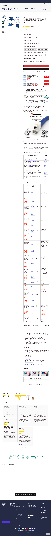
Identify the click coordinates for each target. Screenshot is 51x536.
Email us (17, 509)
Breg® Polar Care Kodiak (31, 15)
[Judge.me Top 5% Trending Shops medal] (27, 457)
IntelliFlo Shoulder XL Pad (30, 49)
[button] (26, 26)
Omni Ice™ (16, 3)
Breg (24, 17)
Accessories (23, 10)
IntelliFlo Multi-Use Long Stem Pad (32, 37)
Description (27, 32)
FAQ (16, 518)
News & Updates (19, 515)
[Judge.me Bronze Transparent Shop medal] (18, 457)
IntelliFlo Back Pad (42, 49)
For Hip (32, 209)
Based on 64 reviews (8, 396)
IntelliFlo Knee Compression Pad (31, 43)
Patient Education (5, 5)
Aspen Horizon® (26, 3)
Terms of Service (43, 512)
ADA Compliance (43, 515)
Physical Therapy (31, 10)
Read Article (45, 169)
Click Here (45, 166)
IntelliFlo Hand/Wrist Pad (30, 58)
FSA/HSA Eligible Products (43, 518)
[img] (10, 411)
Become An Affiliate (19, 513)
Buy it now (36, 69)
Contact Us (42, 505)
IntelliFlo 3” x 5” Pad (40, 55)
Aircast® (11, 3)
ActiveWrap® (32, 3)
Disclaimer (27, 357)
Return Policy (28, 356)
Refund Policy (43, 509)
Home (24, 15)
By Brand (16, 8)
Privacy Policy (28, 359)
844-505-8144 (18, 504)
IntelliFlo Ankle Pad (28, 55)
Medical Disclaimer (36, 378)
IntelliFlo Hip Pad (28, 52)
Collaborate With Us (19, 514)
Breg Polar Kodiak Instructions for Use (33, 364)
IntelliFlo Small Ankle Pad (40, 52)
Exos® (20, 3)
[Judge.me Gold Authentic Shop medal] (14, 457)
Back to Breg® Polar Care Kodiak (26, 494)
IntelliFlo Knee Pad (28, 40)
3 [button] (25, 447)
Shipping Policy (43, 510)
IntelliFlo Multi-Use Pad (29, 34)
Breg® (3, 3)
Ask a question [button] (44, 395)
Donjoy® (7, 3)
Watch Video (26, 150)
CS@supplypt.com (29, 361)
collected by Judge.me (8, 398)
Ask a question (36, 380)
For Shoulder (33, 206)
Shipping (25, 29)
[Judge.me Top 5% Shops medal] (23, 457)
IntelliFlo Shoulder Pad (29, 46)
